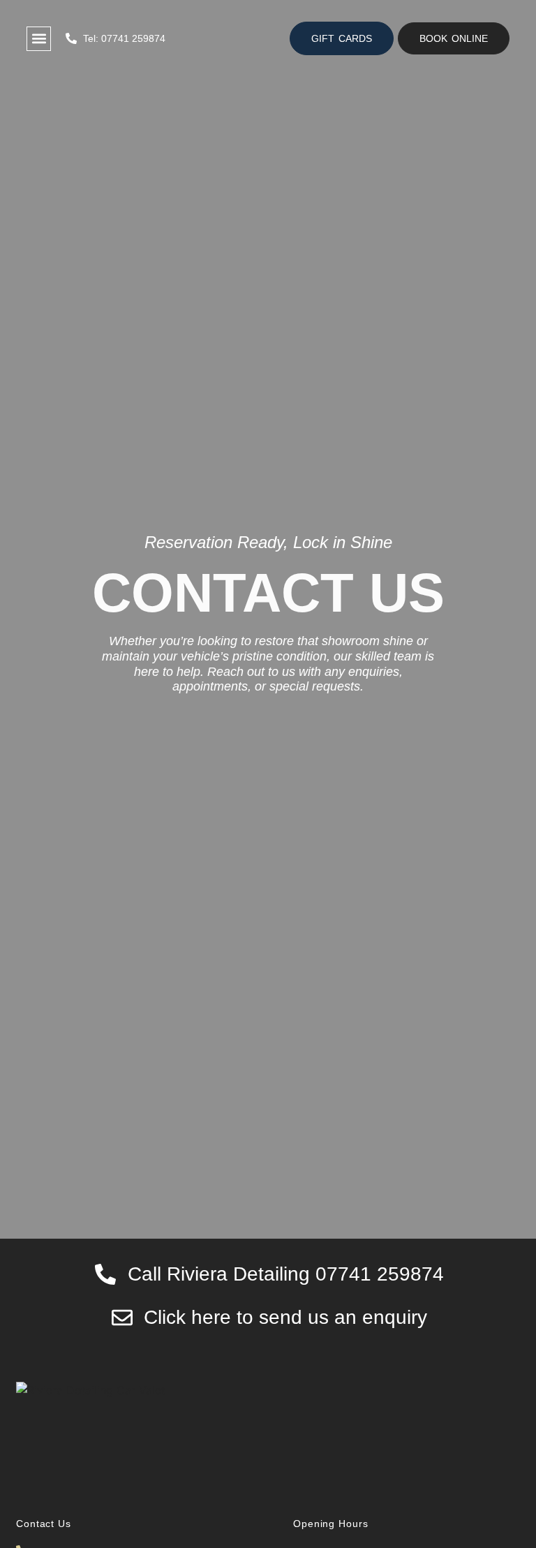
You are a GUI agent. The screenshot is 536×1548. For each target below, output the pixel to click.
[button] (453, 38)
